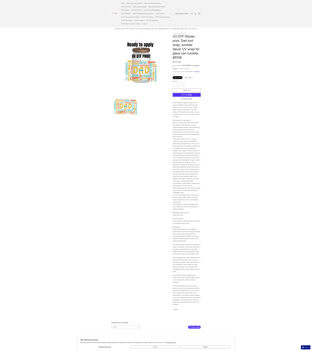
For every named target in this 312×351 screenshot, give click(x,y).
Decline (205, 347)
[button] (192, 13)
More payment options (186, 98)
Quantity (175, 81)
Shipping (175, 68)
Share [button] (176, 309)
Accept (155, 347)
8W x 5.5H (188, 77)
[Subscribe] (138, 327)
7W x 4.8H (177, 77)
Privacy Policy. (171, 342)
